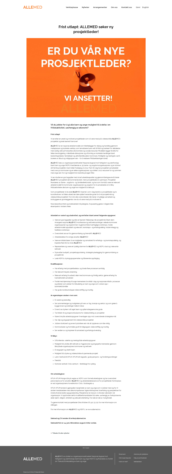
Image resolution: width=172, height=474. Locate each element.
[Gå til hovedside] (32, 7)
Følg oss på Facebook (140, 458)
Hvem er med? (123, 461)
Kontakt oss (126, 7)
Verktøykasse (72, 7)
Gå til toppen (86, 448)
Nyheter (85, 7)
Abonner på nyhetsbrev (141, 454)
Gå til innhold (86, 1)
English (145, 7)
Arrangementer (100, 7)
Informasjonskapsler (125, 458)
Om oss (114, 7)
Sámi (138, 7)
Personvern (122, 454)
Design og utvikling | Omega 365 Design (33, 472)
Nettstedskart (138, 461)
